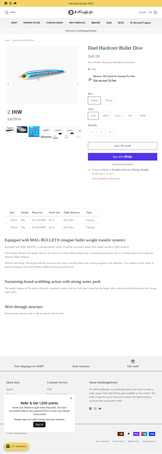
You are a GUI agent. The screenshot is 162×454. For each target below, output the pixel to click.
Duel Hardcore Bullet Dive (23, 40)
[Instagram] (10, 3)
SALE (109, 22)
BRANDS (95, 22)
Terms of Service (102, 441)
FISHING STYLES (31, 22)
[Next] (77, 83)
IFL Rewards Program (140, 22)
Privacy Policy (118, 441)
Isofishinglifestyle (20, 433)
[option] (43, 84)
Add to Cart (122, 146)
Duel (93, 69)
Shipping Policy (149, 441)
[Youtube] (15, 3)
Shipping (107, 62)
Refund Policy (133, 441)
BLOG (121, 22)
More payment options (122, 164)
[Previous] (8, 83)
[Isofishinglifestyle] (81, 12)
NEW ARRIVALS (77, 22)
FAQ (49, 389)
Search (9, 389)
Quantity (92, 125)
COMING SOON (54, 22)
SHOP (14, 22)
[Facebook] (6, 3)
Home (7, 40)
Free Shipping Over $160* (81, 3)
